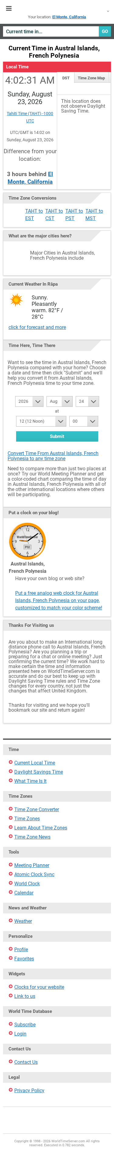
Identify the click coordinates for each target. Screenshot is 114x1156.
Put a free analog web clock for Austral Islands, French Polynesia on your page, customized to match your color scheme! (58, 600)
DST (66, 78)
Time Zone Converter (36, 809)
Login (20, 1034)
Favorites (24, 959)
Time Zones (27, 819)
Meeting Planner (31, 865)
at (57, 411)
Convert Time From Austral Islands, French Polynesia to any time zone (53, 455)
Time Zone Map (91, 78)
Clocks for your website (39, 987)
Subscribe (25, 1025)
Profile (21, 949)
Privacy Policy (29, 1090)
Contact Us (26, 1062)
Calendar (23, 893)
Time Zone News (32, 837)
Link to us (24, 996)
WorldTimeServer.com (57, 8)
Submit (57, 436)
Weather (23, 921)
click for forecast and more (37, 327)
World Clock (27, 884)
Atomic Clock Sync (34, 874)
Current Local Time (34, 763)
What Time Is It (30, 781)
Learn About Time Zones (40, 828)
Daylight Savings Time (38, 772)
